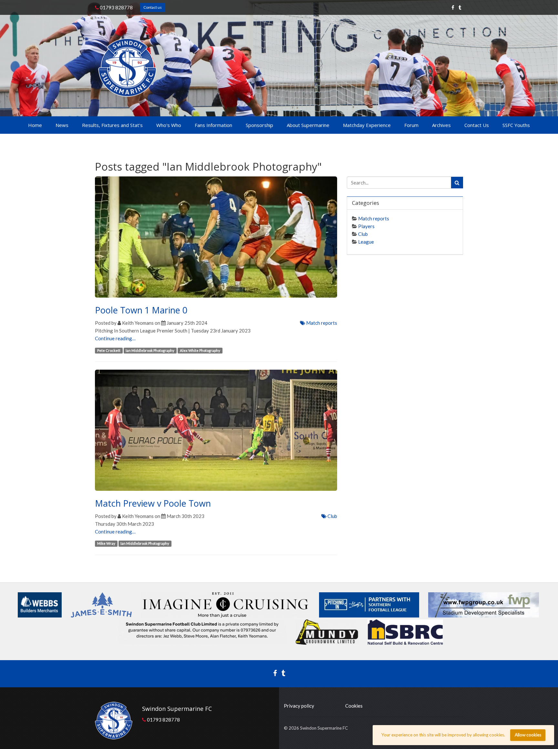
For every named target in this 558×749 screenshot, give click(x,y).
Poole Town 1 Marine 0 (141, 310)
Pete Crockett (108, 350)
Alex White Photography (200, 350)
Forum (411, 125)
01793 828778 (116, 7)
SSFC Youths (516, 125)
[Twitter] (460, 7)
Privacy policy (299, 706)
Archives (441, 125)
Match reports (321, 323)
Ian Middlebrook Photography (150, 350)
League (366, 242)
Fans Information (213, 125)
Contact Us (476, 125)
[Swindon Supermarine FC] (127, 67)
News (62, 125)
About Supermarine (308, 125)
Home (35, 125)
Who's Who (168, 125)
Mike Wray (106, 544)
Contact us (152, 7)
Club (331, 516)
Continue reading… (115, 338)
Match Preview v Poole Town (153, 503)
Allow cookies (528, 734)
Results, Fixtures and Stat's (112, 125)
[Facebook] (452, 7)
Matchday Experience (367, 125)
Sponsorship (259, 125)
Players (366, 226)
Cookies (354, 706)
